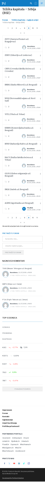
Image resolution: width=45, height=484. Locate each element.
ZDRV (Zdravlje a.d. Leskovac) (18, 55)
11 (37, 28)
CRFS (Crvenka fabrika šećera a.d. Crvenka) (20, 70)
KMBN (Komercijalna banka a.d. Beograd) (19, 129)
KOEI (4, 347)
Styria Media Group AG (10, 473)
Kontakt (5, 416)
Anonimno (31, 46)
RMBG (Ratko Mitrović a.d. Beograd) (21, 84)
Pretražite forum (13, 252)
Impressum (7, 410)
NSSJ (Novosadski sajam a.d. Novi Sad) (20, 99)
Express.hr (15, 444)
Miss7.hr (18, 448)
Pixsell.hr (5, 444)
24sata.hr (25, 441)
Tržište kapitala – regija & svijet (24, 20)
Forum (5, 20)
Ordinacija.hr (17, 438)
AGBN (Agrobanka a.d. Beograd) (19, 203)
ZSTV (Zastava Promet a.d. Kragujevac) (17, 40)
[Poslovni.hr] (4, 3)
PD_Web (30, 208)
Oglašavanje (7, 420)
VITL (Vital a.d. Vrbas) (15, 114)
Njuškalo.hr (15, 441)
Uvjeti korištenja (9, 423)
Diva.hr (26, 438)
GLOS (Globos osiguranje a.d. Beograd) (18, 175)
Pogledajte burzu (22, 389)
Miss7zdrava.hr (8, 451)
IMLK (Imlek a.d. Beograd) (16, 189)
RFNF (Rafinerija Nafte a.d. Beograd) (21, 143)
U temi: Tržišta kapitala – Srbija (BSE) (23, 275)
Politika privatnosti (10, 426)
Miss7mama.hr (25, 444)
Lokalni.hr (6, 441)
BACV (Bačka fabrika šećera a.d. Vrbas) (19, 158)
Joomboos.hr (20, 451)
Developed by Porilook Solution (13, 478)
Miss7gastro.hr (8, 448)
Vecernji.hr (6, 438)
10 (33, 28)
